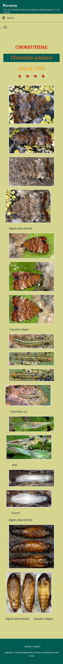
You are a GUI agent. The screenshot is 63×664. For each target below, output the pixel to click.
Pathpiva (10, 5)
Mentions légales (33, 646)
